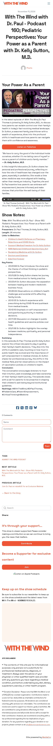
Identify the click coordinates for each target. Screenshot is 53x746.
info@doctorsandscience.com (38, 725)
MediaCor (46, 737)
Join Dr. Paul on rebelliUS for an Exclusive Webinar (22, 486)
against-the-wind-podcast (14, 459)
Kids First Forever (16, 259)
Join (27, 567)
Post (47, 446)
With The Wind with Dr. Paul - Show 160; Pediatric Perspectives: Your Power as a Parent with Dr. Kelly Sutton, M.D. (26, 473)
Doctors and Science (18, 255)
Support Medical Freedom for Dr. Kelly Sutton (29, 245)
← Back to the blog (11, 493)
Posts (29, 68)
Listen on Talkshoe (26, 147)
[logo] (15, 3)
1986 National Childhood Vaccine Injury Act (28, 248)
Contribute (26, 543)
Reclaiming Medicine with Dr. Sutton (25, 252)
